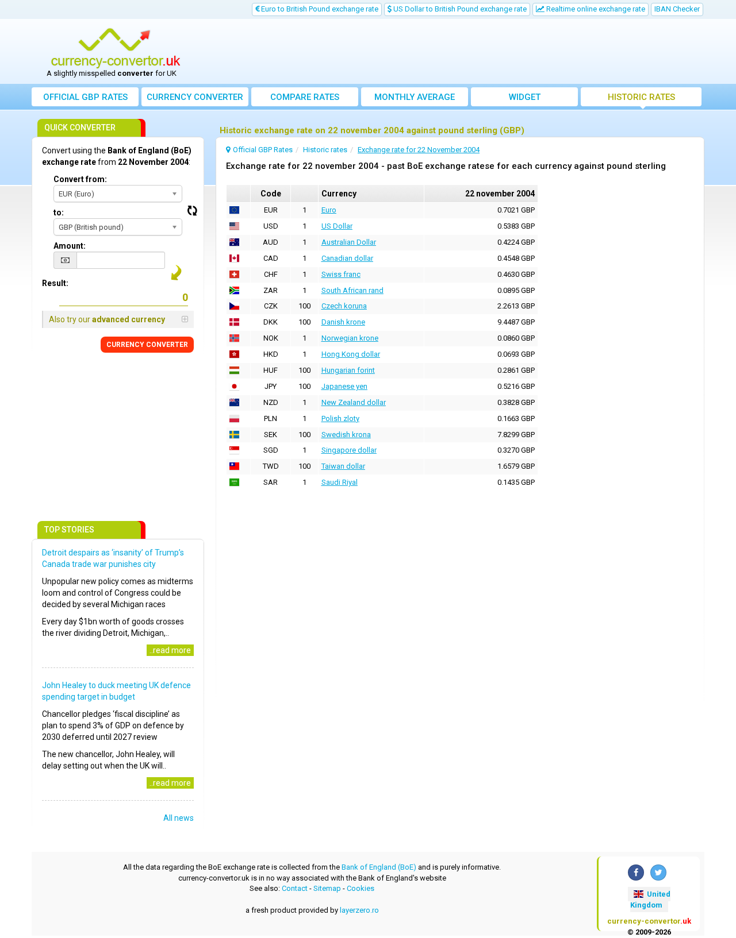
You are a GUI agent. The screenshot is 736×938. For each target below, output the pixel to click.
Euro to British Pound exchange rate (318, 9)
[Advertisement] (452, 52)
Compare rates (304, 97)
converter (195, 97)
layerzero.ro (359, 910)
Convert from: (80, 179)
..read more (170, 650)
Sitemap (327, 888)
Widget (524, 97)
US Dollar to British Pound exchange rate (459, 9)
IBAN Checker (677, 9)
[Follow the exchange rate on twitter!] (658, 872)
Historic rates (641, 97)
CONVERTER (147, 345)
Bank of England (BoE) (379, 867)
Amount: (69, 245)
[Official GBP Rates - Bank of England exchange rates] (115, 47)
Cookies (360, 888)
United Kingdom (650, 899)
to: (58, 212)
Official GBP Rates (85, 97)
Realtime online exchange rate (595, 9)
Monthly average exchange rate (414, 99)
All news (178, 818)
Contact (295, 888)
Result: (55, 283)
